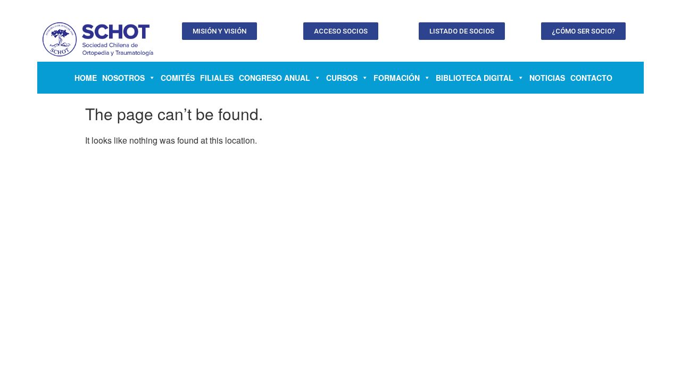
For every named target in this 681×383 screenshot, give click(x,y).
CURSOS (342, 77)
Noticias (547, 77)
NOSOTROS (123, 77)
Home (85, 77)
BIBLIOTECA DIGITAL (474, 77)
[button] (219, 31)
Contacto (591, 77)
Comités (178, 77)
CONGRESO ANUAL (274, 77)
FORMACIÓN (396, 77)
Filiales (217, 77)
